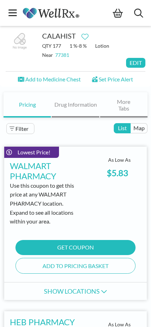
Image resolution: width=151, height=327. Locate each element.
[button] (49, 79)
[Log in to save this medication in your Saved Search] (84, 35)
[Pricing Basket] (123, 13)
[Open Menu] (12, 13)
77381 (62, 55)
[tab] (27, 105)
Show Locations (72, 291)
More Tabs (123, 105)
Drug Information (75, 104)
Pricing (27, 104)
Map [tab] (139, 128)
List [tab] (122, 128)
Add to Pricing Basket (75, 265)
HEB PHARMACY (42, 322)
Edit (136, 62)
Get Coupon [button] (75, 247)
